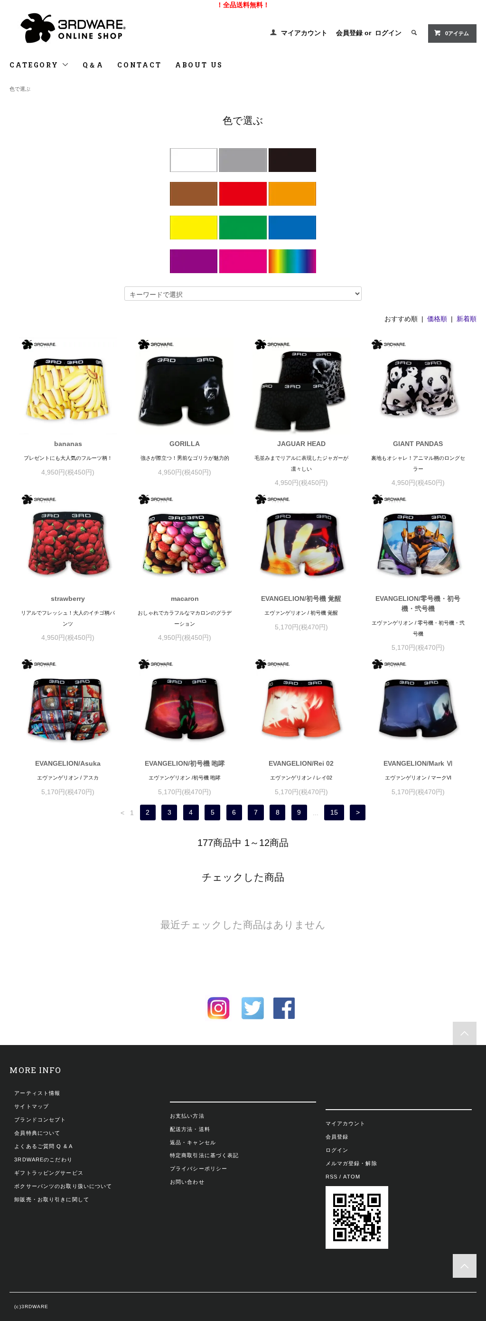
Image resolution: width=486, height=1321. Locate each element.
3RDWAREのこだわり (43, 1159)
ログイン (388, 33)
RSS (331, 1176)
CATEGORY (35, 64)
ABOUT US (199, 64)
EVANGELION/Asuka (68, 763)
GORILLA (184, 443)
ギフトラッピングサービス (48, 1173)
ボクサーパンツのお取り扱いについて (63, 1186)
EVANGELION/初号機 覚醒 (301, 598)
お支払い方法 (187, 1116)
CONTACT (139, 64)
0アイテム (457, 33)
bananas (68, 443)
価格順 (437, 319)
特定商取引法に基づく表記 (204, 1155)
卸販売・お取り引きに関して (51, 1199)
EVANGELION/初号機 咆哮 (185, 763)
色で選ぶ (19, 89)
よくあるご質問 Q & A (43, 1146)
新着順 (467, 319)
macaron (185, 598)
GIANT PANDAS (418, 443)
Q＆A (93, 64)
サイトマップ (31, 1106)
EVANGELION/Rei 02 (301, 763)
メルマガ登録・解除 (351, 1163)
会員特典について (37, 1133)
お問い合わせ (187, 1182)
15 (334, 813)
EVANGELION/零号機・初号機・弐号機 (417, 603)
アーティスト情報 (37, 1093)
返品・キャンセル (193, 1142)
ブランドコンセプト (40, 1119)
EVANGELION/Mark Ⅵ (418, 763)
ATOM (351, 1176)
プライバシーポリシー (198, 1168)
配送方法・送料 (190, 1129)
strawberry (68, 598)
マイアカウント (304, 33)
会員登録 (349, 33)
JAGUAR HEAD (301, 443)
